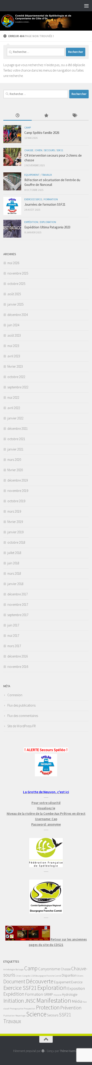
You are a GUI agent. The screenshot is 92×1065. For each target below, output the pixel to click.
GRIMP (48, 994)
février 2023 (15, 366)
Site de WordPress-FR (21, 726)
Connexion (14, 695)
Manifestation (53, 1000)
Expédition (31, 222)
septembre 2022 (17, 387)
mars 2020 (14, 459)
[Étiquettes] (74, 116)
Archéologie (9, 969)
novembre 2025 (17, 273)
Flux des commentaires (22, 716)
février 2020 (15, 470)
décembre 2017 (17, 594)
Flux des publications (21, 705)
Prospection (29, 1008)
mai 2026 (13, 263)
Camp (27, 127)
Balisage (19, 969)
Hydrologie (69, 994)
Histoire (57, 994)
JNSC (30, 1000)
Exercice (76, 982)
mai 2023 (13, 346)
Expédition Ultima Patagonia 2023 (47, 227)
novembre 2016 (17, 666)
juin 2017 (13, 625)
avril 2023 (13, 356)
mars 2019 (14, 511)
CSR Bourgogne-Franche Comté (46, 975)
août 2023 (14, 335)
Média (77, 1001)
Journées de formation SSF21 (44, 204)
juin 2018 (13, 563)
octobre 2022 (16, 377)
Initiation (13, 1000)
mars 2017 (14, 646)
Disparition (69, 975)
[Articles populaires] (46, 116)
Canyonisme (49, 968)
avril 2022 (13, 408)
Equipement (32, 174)
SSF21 (59, 150)
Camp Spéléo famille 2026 (41, 133)
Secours (49, 150)
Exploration (48, 222)
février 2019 (15, 522)
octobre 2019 (16, 501)
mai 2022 (13, 397)
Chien (38, 150)
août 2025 (14, 294)
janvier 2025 (15, 304)
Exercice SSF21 (33, 199)
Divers (80, 975)
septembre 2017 (17, 615)
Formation (51, 199)
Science (36, 1014)
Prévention (71, 1008)
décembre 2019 (17, 480)
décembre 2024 (17, 315)
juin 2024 (13, 325)
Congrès (26, 975)
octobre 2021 (16, 439)
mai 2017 (13, 635)
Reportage (20, 1015)
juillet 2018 (14, 553)
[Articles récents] (17, 116)
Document (14, 981)
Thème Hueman (69, 1051)
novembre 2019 (17, 491)
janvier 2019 (15, 532)
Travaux (46, 174)
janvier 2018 (15, 584)
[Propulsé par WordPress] (42, 1050)
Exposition (76, 988)
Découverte (39, 981)
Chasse (28, 150)
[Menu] (86, 5)
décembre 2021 (17, 428)
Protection (48, 1007)
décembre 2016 (17, 656)
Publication (9, 1015)
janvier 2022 (15, 418)
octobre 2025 (16, 283)
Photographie (16, 1008)
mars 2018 (14, 573)
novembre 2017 (17, 604)
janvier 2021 (15, 449)
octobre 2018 (16, 542)
